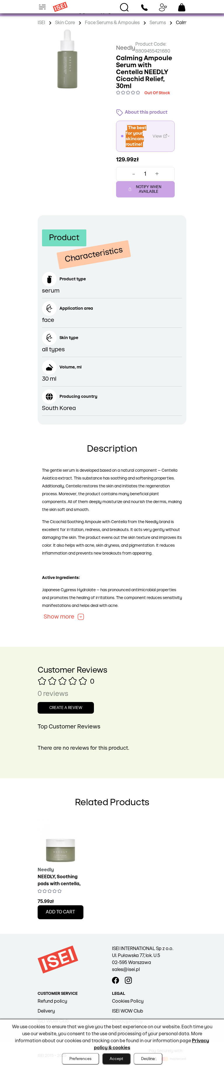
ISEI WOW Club (127, 1011)
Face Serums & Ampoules (112, 23)
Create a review (65, 707)
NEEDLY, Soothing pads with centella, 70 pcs (59, 884)
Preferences (80, 1058)
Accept (116, 1058)
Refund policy (52, 1001)
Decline (148, 1058)
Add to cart (60, 912)
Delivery (46, 1011)
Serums (158, 23)
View (157, 136)
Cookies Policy (128, 1001)
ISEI (41, 23)
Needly (125, 47)
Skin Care (65, 23)
